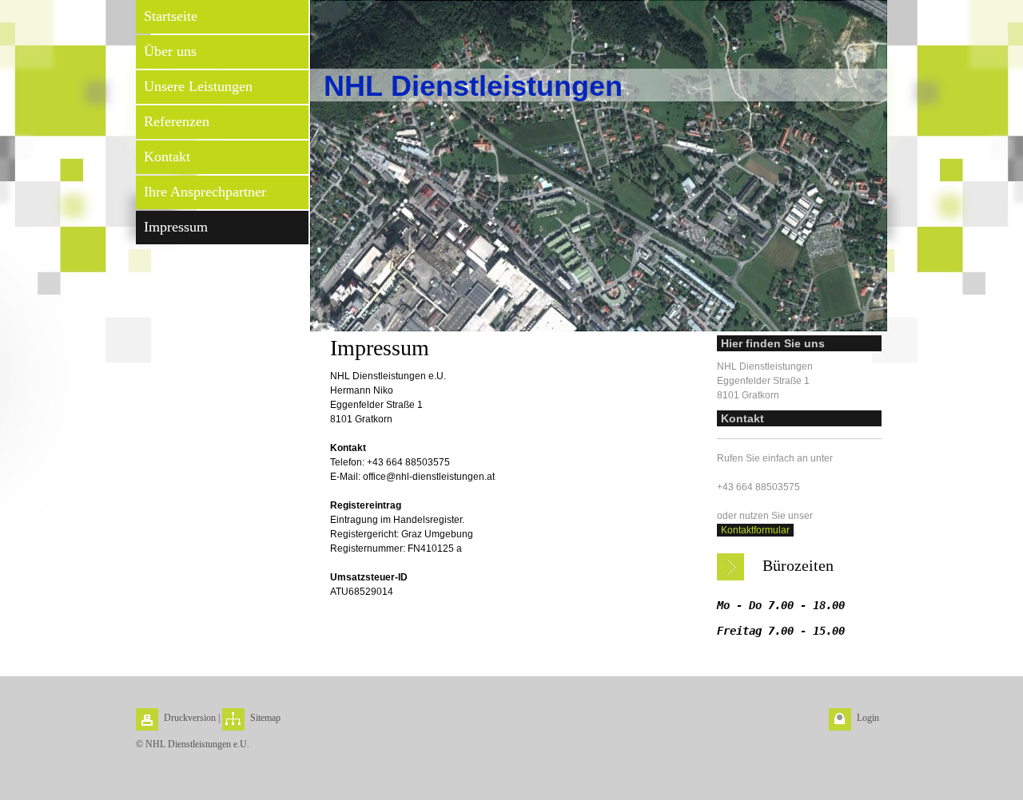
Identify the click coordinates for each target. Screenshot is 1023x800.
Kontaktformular (755, 530)
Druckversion (190, 717)
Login (868, 717)
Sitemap (265, 717)
